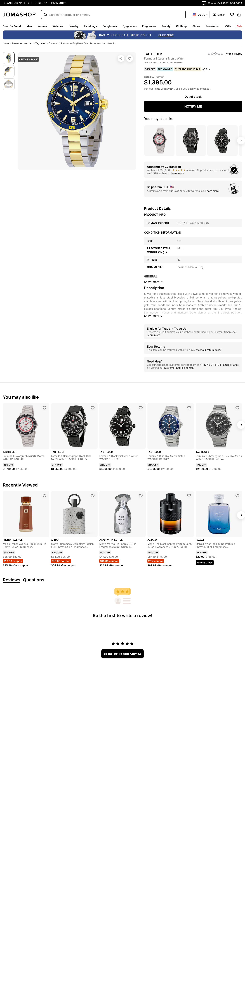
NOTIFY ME (193, 106)
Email (226, 364)
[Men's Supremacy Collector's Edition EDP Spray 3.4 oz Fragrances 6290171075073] (92, 495)
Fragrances (149, 26)
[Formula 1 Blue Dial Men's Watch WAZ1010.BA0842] (189, 407)
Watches (58, 26)
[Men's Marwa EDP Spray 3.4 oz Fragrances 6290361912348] (140, 495)
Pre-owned (213, 26)
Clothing (181, 26)
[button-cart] (239, 14)
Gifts (228, 26)
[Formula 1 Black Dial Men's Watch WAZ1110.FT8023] (140, 407)
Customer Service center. (179, 367)
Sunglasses (110, 26)
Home (6, 43)
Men (29, 26)
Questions (33, 580)
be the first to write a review (122, 653)
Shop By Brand (12, 26)
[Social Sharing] (121, 58)
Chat (236, 364)
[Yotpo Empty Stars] (216, 53)
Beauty (166, 26)
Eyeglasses (130, 26)
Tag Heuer (40, 43)
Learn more (177, 173)
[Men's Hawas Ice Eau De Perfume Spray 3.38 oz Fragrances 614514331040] (237, 495)
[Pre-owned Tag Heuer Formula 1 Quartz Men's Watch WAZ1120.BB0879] (129, 58)
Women (42, 26)
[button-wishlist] (232, 14)
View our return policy (209, 349)
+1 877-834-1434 (211, 364)
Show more (151, 315)
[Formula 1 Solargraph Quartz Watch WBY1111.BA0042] (44, 407)
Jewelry (74, 26)
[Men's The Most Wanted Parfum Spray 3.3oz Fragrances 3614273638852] (189, 495)
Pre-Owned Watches (22, 43)
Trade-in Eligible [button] (189, 69)
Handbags (90, 26)
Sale (239, 26)
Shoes (196, 26)
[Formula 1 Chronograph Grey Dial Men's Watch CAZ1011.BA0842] (237, 407)
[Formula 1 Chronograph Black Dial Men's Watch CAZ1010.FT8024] (92, 407)
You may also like (158, 119)
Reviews (11, 580)
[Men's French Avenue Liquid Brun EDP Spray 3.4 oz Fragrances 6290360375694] (44, 495)
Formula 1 (53, 43)
